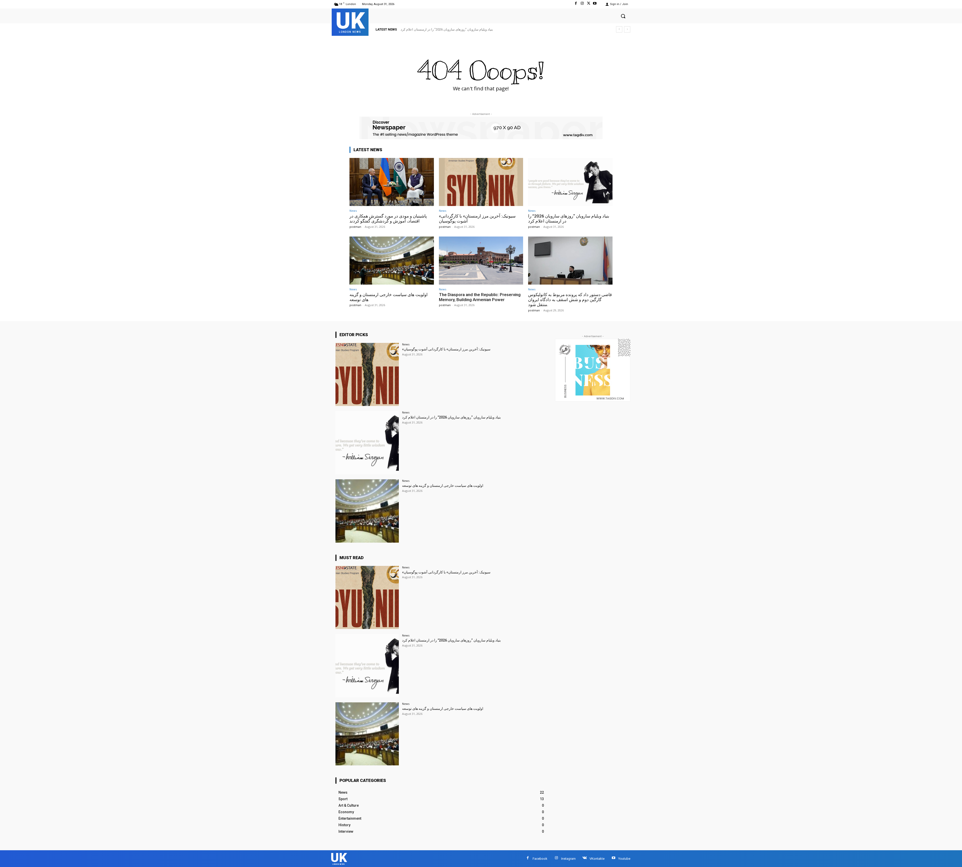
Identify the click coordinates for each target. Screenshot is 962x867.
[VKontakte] (584, 858)
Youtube (624, 858)
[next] (627, 29)
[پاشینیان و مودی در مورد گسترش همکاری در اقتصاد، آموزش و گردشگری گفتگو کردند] (391, 182)
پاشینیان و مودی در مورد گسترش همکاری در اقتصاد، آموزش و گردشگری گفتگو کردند (388, 218)
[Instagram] (582, 4)
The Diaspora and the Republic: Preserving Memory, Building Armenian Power (480, 297)
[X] (588, 4)
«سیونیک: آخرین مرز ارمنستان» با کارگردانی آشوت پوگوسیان (446, 349)
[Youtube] (595, 4)
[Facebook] (576, 4)
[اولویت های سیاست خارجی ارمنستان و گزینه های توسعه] (391, 261)
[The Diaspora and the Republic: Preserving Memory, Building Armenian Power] (481, 261)
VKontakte (597, 858)
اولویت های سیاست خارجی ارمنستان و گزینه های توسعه (439, 29)
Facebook (540, 858)
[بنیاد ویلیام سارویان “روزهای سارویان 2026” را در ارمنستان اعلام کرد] (570, 182)
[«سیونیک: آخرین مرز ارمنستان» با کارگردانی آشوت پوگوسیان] (481, 182)
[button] (623, 16)
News (353, 210)
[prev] (619, 29)
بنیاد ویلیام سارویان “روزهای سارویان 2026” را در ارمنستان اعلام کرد (451, 417)
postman (355, 227)
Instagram (568, 858)
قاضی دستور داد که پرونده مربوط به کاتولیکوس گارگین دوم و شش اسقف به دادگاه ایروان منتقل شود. (570, 299)
